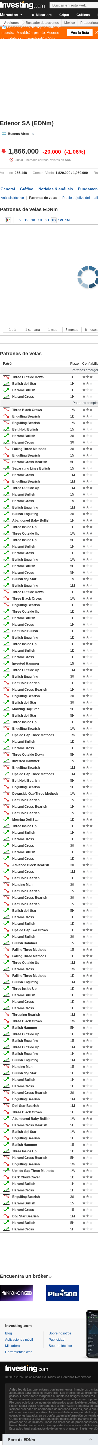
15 (26, 220)
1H (40, 220)
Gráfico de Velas (8, 220)
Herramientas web (18, 1352)
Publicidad (57, 1339)
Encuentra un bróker (24, 1276)
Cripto (64, 15)
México (69, 23)
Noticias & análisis (55, 189)
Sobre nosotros (60, 1333)
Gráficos (83, 15)
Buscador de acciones (42, 23)
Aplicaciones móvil (19, 1339)
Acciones (11, 23)
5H (47, 220)
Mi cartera (43, 15)
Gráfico (26, 189)
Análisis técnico (12, 198)
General (8, 189)
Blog (8, 1333)
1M (67, 220)
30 (33, 220)
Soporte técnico (60, 1346)
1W (60, 220)
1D (53, 220)
